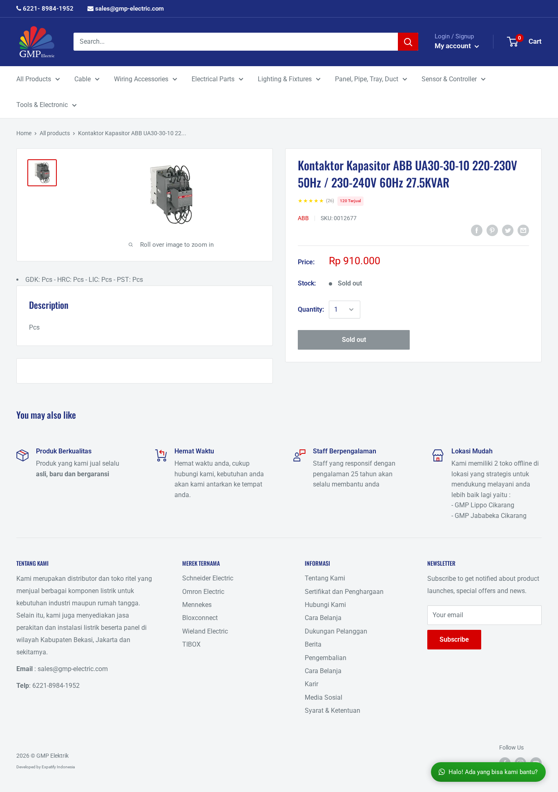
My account (454, 46)
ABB (303, 218)
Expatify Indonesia (58, 767)
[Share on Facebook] (476, 230)
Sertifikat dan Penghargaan (344, 592)
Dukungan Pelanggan (336, 631)
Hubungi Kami (325, 605)
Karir (311, 684)
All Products (33, 79)
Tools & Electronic (42, 105)
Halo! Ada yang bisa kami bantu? (493, 772)
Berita (313, 644)
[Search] (408, 42)
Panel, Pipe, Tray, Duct (366, 79)
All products (55, 133)
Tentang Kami (325, 578)
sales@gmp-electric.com (129, 8)
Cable (82, 79)
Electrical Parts (213, 79)
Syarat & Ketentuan (332, 710)
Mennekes (197, 605)
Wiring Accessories (141, 79)
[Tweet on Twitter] (507, 230)
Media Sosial (323, 697)
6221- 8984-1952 (47, 8)
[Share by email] (523, 230)
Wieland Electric (205, 631)
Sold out (354, 340)
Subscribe (454, 639)
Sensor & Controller (449, 79)
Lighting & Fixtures (285, 79)
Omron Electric (203, 592)
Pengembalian (325, 658)
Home (23, 133)
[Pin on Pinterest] (492, 230)
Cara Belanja (323, 618)
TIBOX (191, 644)
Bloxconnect (200, 618)
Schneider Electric (207, 578)
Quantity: (311, 309)
